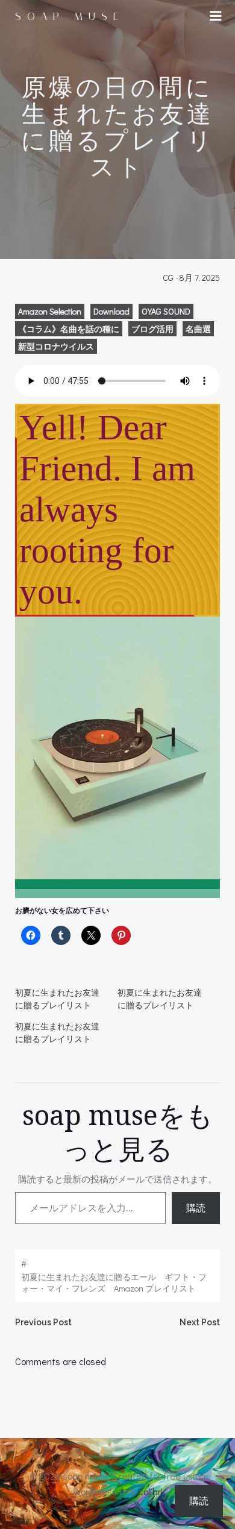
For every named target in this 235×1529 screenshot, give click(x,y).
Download (111, 311)
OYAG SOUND (166, 311)
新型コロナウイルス (56, 346)
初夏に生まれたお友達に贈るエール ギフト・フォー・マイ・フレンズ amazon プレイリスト (114, 1283)
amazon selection (49, 311)
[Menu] (215, 16)
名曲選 (198, 328)
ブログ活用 (152, 328)
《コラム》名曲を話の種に (68, 328)
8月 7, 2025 (199, 277)
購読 (195, 1207)
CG (168, 277)
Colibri (150, 1491)
